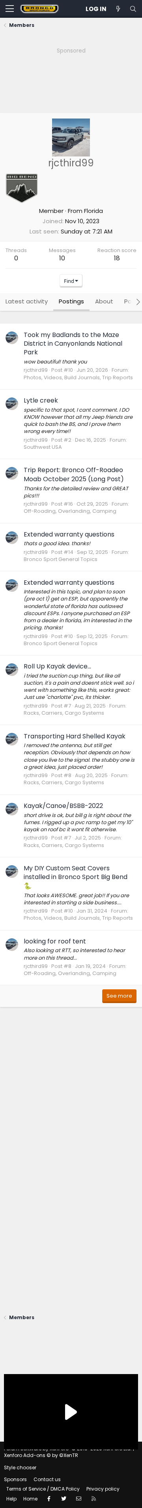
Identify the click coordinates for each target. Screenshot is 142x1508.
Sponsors (15, 1479)
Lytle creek (41, 400)
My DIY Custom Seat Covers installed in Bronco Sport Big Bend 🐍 (75, 877)
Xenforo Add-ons (41, 1455)
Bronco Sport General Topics (60, 559)
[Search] (132, 9)
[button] (10, 9)
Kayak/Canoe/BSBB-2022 (63, 805)
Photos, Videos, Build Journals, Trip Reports (78, 377)
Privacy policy (103, 1488)
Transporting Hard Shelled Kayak (74, 736)
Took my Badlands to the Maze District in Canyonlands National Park (73, 343)
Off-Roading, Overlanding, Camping (70, 511)
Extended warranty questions (69, 534)
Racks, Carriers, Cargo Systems (64, 713)
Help (11, 1498)
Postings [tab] (71, 301)
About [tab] (104, 301)
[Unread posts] (117, 9)
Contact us (47, 1479)
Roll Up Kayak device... (57, 666)
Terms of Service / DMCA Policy (43, 1488)
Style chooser (20, 1467)
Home (30, 1498)
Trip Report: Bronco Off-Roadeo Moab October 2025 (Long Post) (74, 474)
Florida (93, 211)
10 (62, 258)
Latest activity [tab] (27, 301)
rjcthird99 (36, 370)
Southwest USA (43, 447)
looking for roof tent (55, 941)
